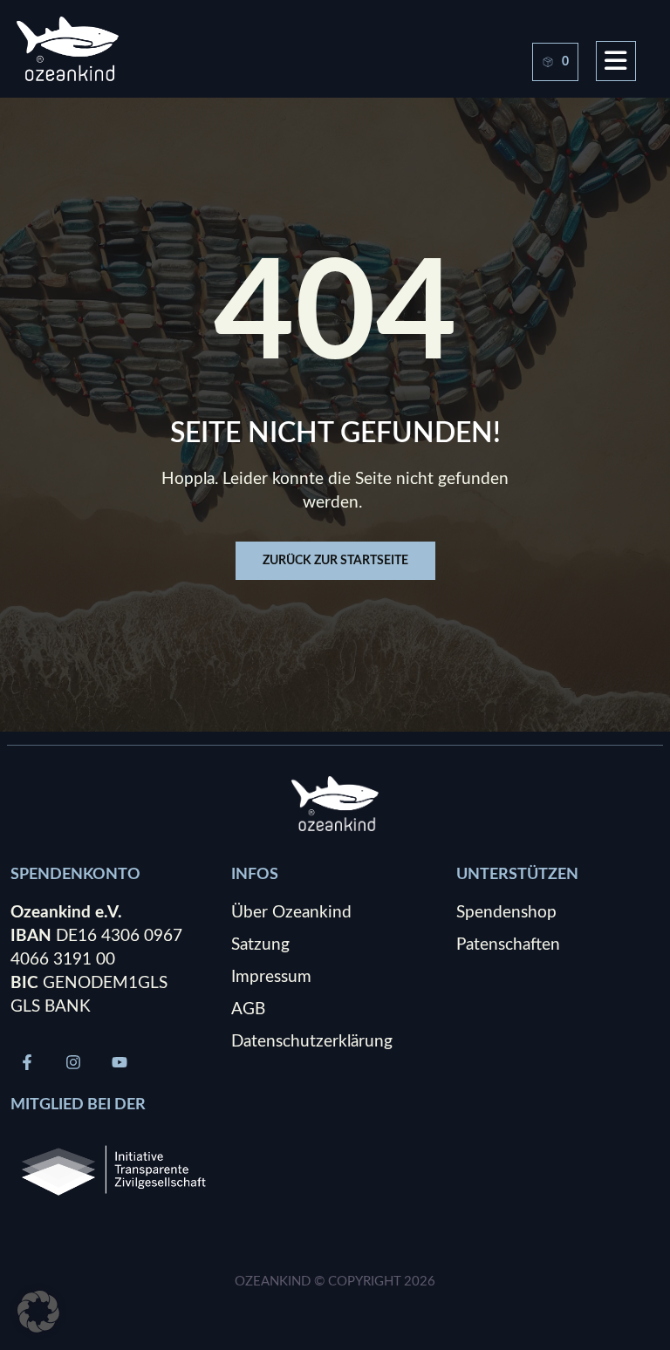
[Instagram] (73, 1062)
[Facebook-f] (27, 1062)
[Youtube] (119, 1062)
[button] (38, 1311)
